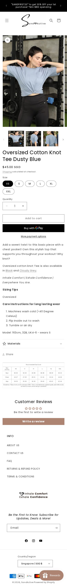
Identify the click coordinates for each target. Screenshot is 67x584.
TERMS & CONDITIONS (20, 476)
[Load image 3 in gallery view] (50, 138)
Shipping (7, 171)
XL (51, 183)
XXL (8, 191)
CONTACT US (15, 453)
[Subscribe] (56, 528)
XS (7, 183)
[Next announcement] (60, 5)
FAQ (9, 461)
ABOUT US (13, 445)
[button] (7, 20)
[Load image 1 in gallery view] (16, 138)
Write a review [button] (33, 421)
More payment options (33, 236)
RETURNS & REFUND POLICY (23, 468)
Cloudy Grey (28, 270)
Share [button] (9, 354)
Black (9, 270)
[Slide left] (4, 139)
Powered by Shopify (44, 582)
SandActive (27, 582)
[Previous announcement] (6, 5)
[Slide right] (63, 139)
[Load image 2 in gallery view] (33, 138)
